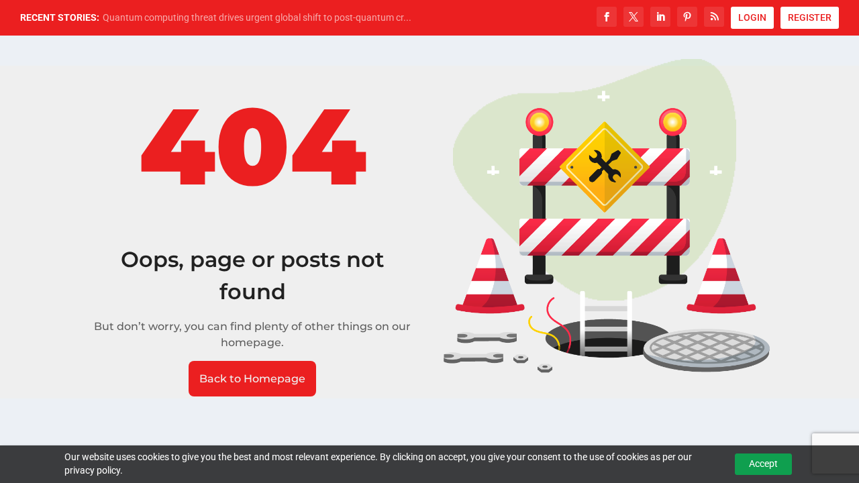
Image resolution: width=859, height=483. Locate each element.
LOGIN (752, 17)
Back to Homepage (252, 378)
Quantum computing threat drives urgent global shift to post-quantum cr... (257, 17)
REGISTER (809, 17)
